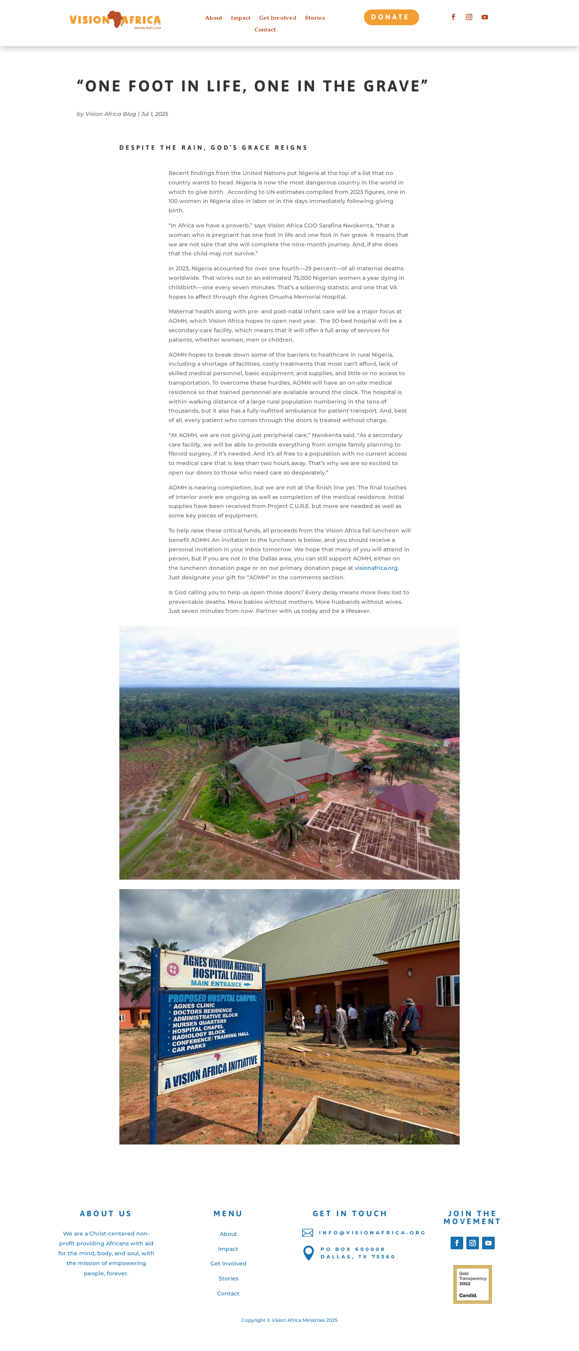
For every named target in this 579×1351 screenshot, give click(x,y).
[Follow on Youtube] (485, 17)
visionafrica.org (376, 567)
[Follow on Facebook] (453, 17)
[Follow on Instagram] (469, 17)
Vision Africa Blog (110, 113)
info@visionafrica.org (373, 1233)
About (213, 18)
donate (390, 17)
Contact (265, 30)
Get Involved (277, 18)
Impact (241, 18)
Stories (315, 18)
